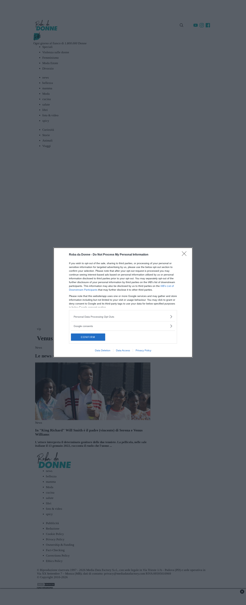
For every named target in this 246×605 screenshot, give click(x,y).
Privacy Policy (143, 350)
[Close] (185, 254)
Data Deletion (102, 350)
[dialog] (123, 302)
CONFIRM (88, 337)
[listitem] (123, 317)
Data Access (123, 350)
